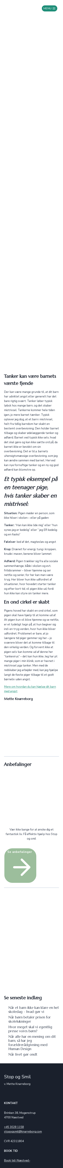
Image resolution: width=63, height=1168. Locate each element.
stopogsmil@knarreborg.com (23, 1132)
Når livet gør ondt (22, 1054)
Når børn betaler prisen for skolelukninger (29, 1019)
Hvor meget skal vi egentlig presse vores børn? (30, 1029)
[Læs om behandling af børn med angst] (31, 799)
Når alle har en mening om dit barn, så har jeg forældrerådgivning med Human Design (32, 1042)
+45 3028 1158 (14, 1127)
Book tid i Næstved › (17, 1160)
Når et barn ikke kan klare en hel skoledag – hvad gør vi (33, 1009)
